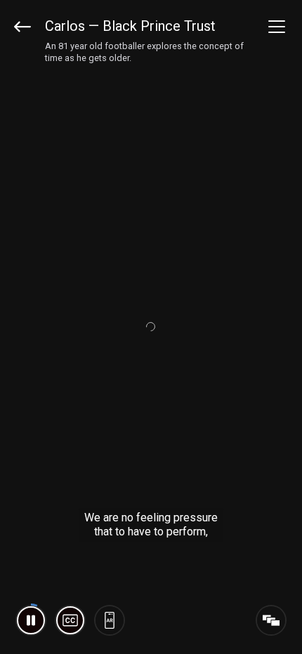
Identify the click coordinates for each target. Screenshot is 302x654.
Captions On (70, 620)
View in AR (110, 620)
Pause (31, 620)
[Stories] (271, 620)
